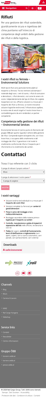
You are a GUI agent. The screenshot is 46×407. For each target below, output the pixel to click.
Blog (4, 289)
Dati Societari (14, 392)
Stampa (5, 392)
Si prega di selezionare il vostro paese (15, 177)
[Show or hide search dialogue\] (26, 8)
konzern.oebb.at (8, 356)
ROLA (4, 294)
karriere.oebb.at (8, 360)
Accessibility (25, 392)
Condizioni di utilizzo (24, 395)
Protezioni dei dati (9, 395)
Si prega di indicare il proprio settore (14, 168)
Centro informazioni (10, 341)
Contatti (5, 332)
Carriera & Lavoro (9, 298)
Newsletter (6, 337)
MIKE (4, 308)
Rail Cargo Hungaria (10, 313)
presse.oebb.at (8, 365)
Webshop (6, 317)
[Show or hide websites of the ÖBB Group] (43, 2)
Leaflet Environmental (13, 250)
